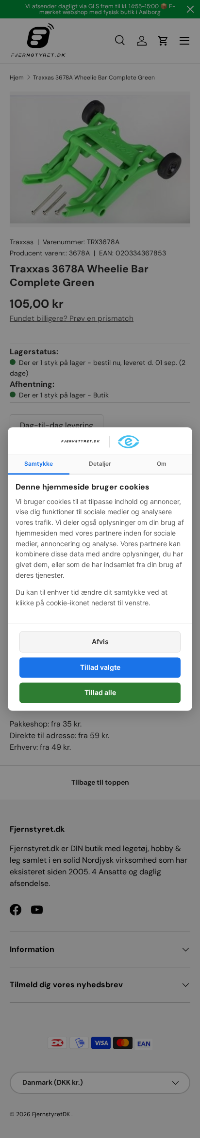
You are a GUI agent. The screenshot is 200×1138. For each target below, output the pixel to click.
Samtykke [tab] (38, 463)
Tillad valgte (100, 667)
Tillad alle (100, 692)
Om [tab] (162, 463)
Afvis (100, 641)
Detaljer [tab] (100, 463)
